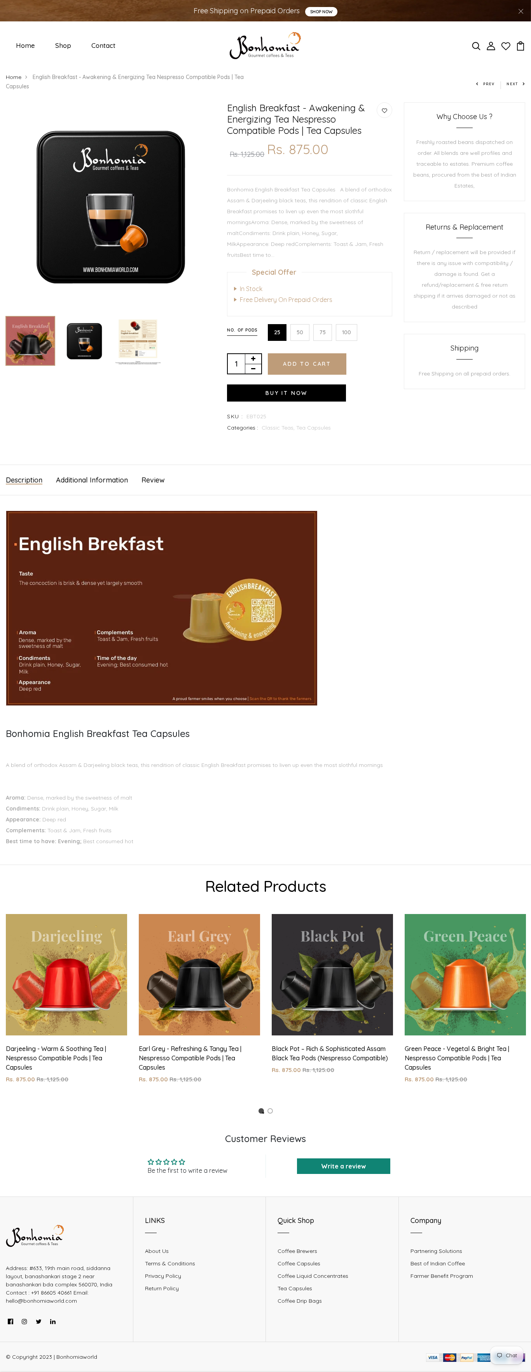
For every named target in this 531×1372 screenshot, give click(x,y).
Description (24, 479)
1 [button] (262, 1112)
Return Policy (162, 1288)
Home (25, 45)
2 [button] (271, 1112)
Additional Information (92, 479)
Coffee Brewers (297, 1250)
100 (346, 332)
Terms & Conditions (170, 1263)
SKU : (235, 416)
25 (277, 332)
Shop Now (321, 11)
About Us (157, 1250)
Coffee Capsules (299, 1263)
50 (300, 332)
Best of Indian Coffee (437, 1263)
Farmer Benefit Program (441, 1275)
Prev (489, 84)
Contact (103, 45)
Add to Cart (307, 363)
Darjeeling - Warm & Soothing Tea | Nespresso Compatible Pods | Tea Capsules (56, 1058)
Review (153, 479)
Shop (63, 45)
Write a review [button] (343, 1166)
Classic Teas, (279, 427)
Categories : (242, 427)
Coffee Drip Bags (300, 1300)
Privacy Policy (163, 1275)
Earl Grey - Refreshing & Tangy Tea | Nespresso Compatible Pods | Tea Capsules (190, 1058)
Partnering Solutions (436, 1250)
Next (512, 84)
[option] (111, 207)
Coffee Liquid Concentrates (313, 1275)
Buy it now (286, 393)
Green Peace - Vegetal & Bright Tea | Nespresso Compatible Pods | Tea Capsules (457, 1058)
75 (323, 332)
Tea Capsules (313, 427)
